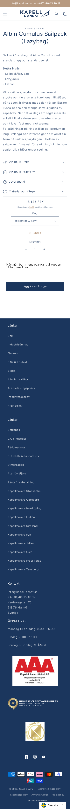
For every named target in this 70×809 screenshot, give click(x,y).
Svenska (53, 805)
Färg (35, 213)
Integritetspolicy (19, 397)
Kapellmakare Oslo (20, 552)
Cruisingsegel (17, 438)
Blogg (11, 370)
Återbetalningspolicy (21, 388)
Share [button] (37, 232)
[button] (5, 13)
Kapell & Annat (27, 789)
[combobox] (52, 805)
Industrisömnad (18, 344)
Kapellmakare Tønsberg (23, 569)
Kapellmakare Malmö (21, 517)
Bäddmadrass (17, 447)
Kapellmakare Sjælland (23, 526)
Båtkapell (14, 430)
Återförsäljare (17, 473)
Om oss (13, 353)
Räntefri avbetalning (21, 482)
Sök (10, 336)
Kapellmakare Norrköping (24, 508)
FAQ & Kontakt (17, 362)
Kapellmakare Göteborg (23, 499)
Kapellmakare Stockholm (24, 491)
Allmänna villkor (18, 379)
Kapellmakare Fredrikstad (24, 560)
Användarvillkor (40, 795)
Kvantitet (35, 241)
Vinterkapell (16, 464)
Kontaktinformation (36, 800)
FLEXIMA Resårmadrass (23, 456)
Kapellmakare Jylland (21, 543)
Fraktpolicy (15, 405)
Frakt (31, 207)
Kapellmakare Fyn (19, 534)
